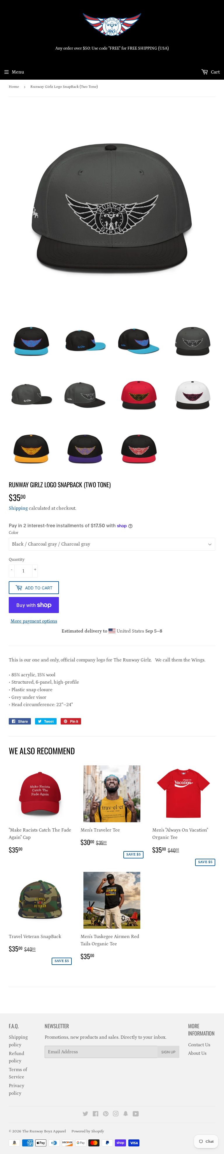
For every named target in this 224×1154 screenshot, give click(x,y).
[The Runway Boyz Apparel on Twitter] (85, 1114)
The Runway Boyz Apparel (44, 1131)
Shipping (18, 508)
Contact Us (199, 1044)
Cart (215, 72)
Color (13, 532)
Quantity (16, 559)
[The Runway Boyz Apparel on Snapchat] (126, 1114)
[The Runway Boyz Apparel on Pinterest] (106, 1114)
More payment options (33, 621)
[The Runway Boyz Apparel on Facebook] (95, 1114)
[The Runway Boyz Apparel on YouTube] (136, 1114)
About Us (197, 1053)
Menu (18, 72)
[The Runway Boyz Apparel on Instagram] (116, 1114)
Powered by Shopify (87, 1131)
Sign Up (168, 1052)
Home (14, 87)
